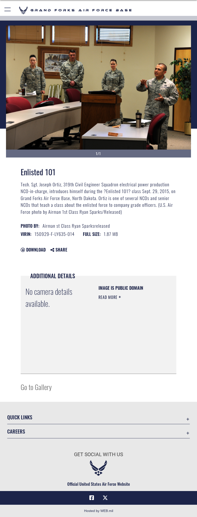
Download (35, 249)
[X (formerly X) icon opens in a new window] (105, 497)
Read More (108, 297)
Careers (16, 431)
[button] (8, 10)
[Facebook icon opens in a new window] (91, 497)
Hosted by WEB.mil (98, 511)
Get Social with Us (98, 454)
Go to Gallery (36, 387)
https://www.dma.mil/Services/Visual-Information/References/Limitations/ (127, 358)
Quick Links (19, 417)
